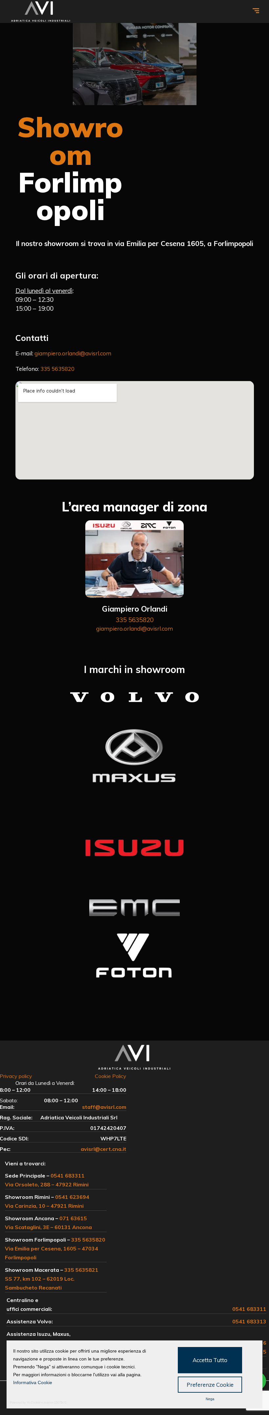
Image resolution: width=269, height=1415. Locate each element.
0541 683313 (249, 1321)
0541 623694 (72, 1197)
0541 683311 (68, 1175)
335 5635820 (57, 368)
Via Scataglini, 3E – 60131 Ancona (48, 1227)
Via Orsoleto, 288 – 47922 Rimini (47, 1184)
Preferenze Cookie (210, 1384)
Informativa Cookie (32, 1382)
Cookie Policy (110, 1076)
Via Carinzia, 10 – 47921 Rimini (44, 1205)
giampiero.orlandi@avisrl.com (72, 353)
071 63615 (73, 1218)
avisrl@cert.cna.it (103, 1149)
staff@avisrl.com (104, 1107)
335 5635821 (81, 1270)
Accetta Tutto (210, 1360)
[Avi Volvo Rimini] (41, 11)
